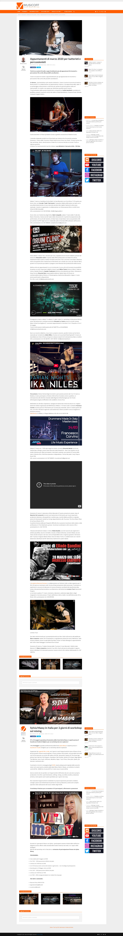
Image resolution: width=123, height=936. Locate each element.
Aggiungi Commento (23, 69)
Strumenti (24, 11)
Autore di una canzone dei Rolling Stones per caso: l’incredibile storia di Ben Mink (50, 663)
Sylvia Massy (62, 745)
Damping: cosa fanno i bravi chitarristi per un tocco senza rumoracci (95, 127)
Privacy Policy (40, 934)
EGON (53, 765)
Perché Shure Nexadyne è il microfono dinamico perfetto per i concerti (95, 122)
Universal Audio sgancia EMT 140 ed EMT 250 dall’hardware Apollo (72, 898)
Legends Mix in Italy (44, 751)
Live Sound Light (45, 11)
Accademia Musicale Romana (39, 583)
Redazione (32, 666)
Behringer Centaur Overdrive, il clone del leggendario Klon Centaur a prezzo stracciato (94, 136)
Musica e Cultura (56, 11)
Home (18, 11)
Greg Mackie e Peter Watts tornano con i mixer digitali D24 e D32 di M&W (72, 663)
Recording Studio (34, 11)
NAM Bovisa (33, 413)
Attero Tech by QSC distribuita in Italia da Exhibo (61, 927)
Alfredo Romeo (23, 63)
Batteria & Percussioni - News (33, 14)
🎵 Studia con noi (67, 11)
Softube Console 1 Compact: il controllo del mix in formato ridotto (29, 663)
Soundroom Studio (35, 747)
